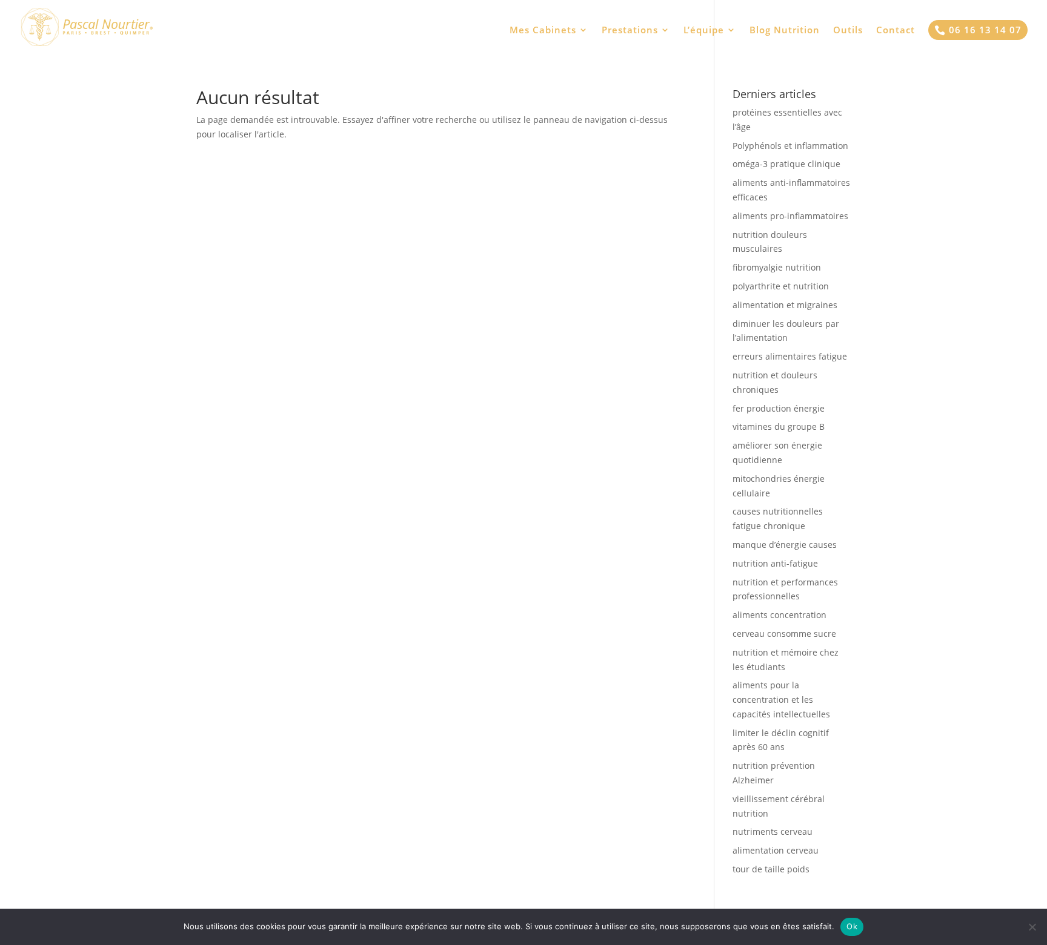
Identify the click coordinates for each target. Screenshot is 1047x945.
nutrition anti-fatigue (775, 563)
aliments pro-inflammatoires (790, 216)
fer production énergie (779, 408)
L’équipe (703, 30)
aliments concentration (779, 615)
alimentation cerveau (776, 850)
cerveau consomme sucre (784, 633)
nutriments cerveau (773, 831)
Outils (848, 30)
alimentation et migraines (785, 305)
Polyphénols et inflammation (790, 145)
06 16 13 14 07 (978, 30)
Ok (851, 926)
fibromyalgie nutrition (777, 267)
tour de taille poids (771, 869)
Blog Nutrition (785, 30)
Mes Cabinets (543, 30)
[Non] (1032, 927)
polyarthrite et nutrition (781, 286)
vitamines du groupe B (779, 426)
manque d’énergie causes (785, 544)
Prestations (630, 30)
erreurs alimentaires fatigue (790, 356)
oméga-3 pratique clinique (786, 164)
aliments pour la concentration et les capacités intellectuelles (781, 699)
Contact (895, 30)
